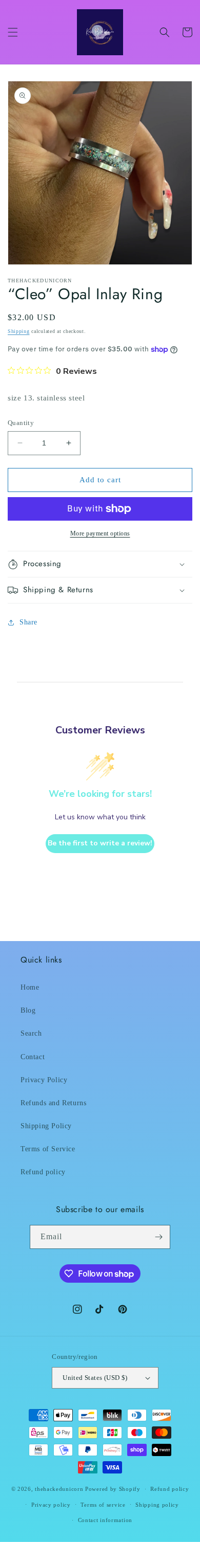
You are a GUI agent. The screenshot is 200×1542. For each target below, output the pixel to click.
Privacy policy (51, 1505)
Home (30, 987)
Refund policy (43, 1172)
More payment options (100, 533)
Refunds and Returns (53, 1103)
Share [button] (28, 622)
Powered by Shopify (113, 1489)
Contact (33, 1057)
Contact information (105, 1520)
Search (31, 1033)
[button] (13, 32)
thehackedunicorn (59, 1489)
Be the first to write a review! (100, 843)
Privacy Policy (44, 1080)
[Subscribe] (158, 1237)
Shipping (19, 331)
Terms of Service (48, 1149)
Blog (28, 1010)
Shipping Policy (46, 1126)
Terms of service (103, 1505)
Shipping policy (157, 1505)
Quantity (21, 423)
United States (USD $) (95, 1377)
